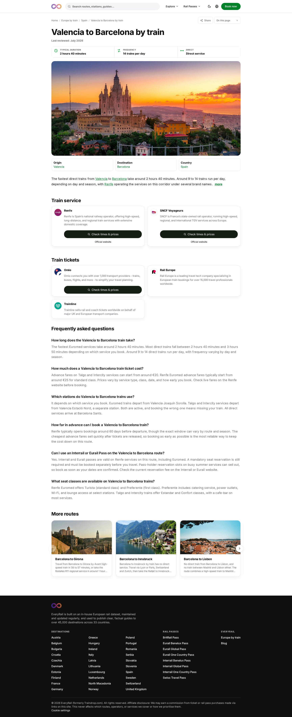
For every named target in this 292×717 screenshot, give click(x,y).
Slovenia (131, 666)
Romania (131, 649)
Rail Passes (190, 6)
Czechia (56, 660)
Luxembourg (97, 672)
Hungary (94, 643)
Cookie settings (60, 710)
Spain (84, 20)
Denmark (57, 666)
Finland (56, 677)
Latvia (92, 660)
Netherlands (96, 677)
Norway (94, 689)
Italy (91, 654)
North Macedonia (100, 683)
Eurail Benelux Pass (175, 643)
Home (54, 20)
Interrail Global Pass (175, 666)
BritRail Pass (171, 637)
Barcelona (123, 166)
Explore (170, 6)
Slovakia (131, 660)
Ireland (93, 649)
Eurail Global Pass (174, 649)
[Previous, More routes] (52, 548)
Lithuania (94, 666)
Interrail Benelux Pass (177, 660)
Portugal (131, 643)
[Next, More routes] (239, 548)
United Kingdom (136, 689)
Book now (231, 6)
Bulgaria (56, 649)
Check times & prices (105, 234)
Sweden (131, 677)
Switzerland (133, 683)
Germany (57, 689)
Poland (130, 637)
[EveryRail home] (56, 6)
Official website (103, 241)
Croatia (56, 654)
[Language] (217, 6)
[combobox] (112, 6)
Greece (93, 637)
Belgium (56, 643)
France (55, 683)
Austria (55, 637)
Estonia (56, 672)
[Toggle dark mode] (209, 6)
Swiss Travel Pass (174, 677)
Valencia (59, 166)
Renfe (108, 184)
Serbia (130, 654)
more (218, 184)
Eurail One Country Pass (178, 654)
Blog (224, 643)
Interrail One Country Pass (180, 672)
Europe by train (69, 20)
